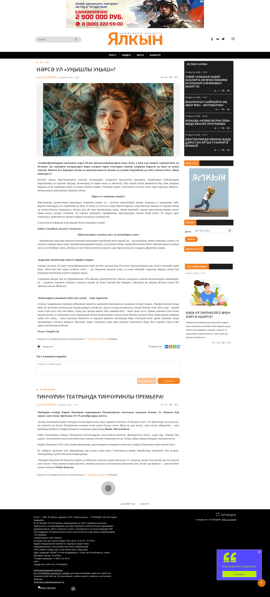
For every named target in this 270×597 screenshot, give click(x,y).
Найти (191, 239)
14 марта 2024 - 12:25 (195, 273)
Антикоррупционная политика (48, 570)
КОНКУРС (155, 55)
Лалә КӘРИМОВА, (46, 404)
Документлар (128, 503)
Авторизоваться (147, 381)
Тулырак (239, 574)
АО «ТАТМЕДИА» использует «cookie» (52, 573)
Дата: (188, 231)
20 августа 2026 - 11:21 (196, 97)
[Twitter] (222, 39)
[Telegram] (178, 346)
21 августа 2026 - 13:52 (196, 72)
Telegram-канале (95, 338)
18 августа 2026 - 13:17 (196, 134)
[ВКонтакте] (166, 346)
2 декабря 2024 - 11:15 (67, 404)
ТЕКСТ (112, 55)
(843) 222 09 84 (229, 519)
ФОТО (140, 55)
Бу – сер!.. (45, 62)
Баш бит (145, 503)
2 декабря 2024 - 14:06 (68, 77)
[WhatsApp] (174, 346)
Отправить (169, 381)
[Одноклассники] (170, 346)
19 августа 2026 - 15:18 (196, 116)
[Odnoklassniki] (211, 39)
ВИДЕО (126, 55)
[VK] (216, 39)
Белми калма (47, 389)
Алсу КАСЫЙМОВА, (47, 77)
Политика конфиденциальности (49, 582)
